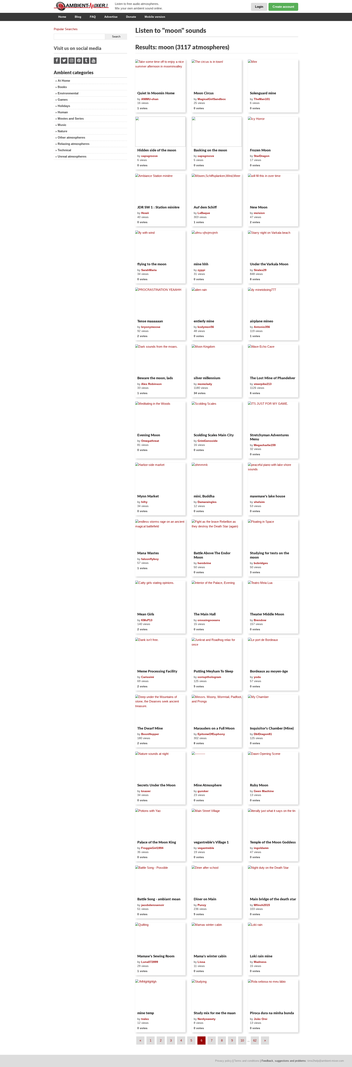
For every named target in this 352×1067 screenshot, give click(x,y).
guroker (203, 791)
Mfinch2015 (262, 905)
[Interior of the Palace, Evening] (217, 596)
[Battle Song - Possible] (160, 880)
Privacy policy (223, 1060)
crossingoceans (209, 620)
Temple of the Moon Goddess (273, 842)
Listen (145, 84)
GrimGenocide (208, 440)
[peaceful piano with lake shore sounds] (273, 478)
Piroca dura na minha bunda (272, 1013)
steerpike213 (263, 384)
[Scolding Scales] (217, 416)
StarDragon (262, 156)
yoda (257, 677)
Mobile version (155, 16)
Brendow (260, 620)
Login (259, 6)
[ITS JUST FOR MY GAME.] (273, 416)
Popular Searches (66, 29)
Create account (283, 6)
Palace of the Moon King (156, 842)
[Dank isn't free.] (160, 653)
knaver (146, 791)
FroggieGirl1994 (152, 848)
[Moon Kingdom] (217, 359)
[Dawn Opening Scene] (273, 767)
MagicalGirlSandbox (212, 99)
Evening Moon (148, 435)
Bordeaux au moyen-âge (269, 671)
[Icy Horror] (273, 132)
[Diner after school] (217, 880)
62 (254, 1040)
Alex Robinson (151, 384)
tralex (145, 1019)
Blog (78, 16)
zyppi (201, 270)
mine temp (145, 1013)
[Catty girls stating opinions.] (160, 596)
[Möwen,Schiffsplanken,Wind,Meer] (217, 189)
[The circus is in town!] (217, 75)
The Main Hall (205, 614)
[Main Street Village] (217, 824)
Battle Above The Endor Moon (212, 555)
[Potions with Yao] (160, 824)
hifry (144, 502)
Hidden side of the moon (156, 150)
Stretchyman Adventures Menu (269, 437)
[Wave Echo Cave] (273, 359)
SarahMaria (149, 270)
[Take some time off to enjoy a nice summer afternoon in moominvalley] (160, 75)
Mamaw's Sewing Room (155, 956)
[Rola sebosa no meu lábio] (273, 994)
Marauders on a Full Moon (214, 728)
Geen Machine (264, 791)
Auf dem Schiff (205, 207)
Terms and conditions (246, 1060)
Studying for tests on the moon (269, 555)
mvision (259, 213)
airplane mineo (261, 321)
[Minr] (273, 75)
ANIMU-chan (149, 99)
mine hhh (201, 264)
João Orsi (260, 1019)
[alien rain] (217, 303)
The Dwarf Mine (150, 728)
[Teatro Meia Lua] (273, 596)
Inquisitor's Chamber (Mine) (272, 728)
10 (242, 1040)
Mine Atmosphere (208, 785)
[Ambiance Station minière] (160, 189)
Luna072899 (149, 961)
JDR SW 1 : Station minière (158, 207)
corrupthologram (209, 677)
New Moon (258, 207)
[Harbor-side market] (160, 478)
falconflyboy (150, 559)
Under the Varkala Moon (269, 264)
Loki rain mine (261, 956)
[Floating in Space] (273, 534)
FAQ (93, 16)
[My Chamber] (273, 710)
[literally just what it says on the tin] (273, 824)
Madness (260, 961)
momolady (205, 384)
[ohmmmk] (217, 478)
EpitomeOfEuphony (211, 734)
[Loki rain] (273, 938)
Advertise (111, 16)
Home (62, 16)
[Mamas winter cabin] (217, 938)
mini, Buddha (204, 496)
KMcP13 (146, 620)
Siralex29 (260, 270)
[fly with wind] (160, 245)
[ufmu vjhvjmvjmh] (217, 245)
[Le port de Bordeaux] (273, 653)
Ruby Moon (259, 785)
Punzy (202, 905)
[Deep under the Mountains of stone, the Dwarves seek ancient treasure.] (160, 710)
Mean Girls (145, 614)
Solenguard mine (263, 93)
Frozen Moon (260, 150)
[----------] (217, 767)
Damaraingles (207, 502)
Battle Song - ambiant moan (158, 899)
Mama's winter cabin (210, 956)
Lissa (201, 961)
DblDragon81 (263, 734)
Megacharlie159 (265, 445)
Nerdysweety (207, 1019)
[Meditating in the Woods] (160, 416)
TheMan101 (262, 99)
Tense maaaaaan (150, 321)
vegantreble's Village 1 (211, 842)
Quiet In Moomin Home (156, 93)
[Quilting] (160, 938)
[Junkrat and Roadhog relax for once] (217, 653)
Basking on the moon (210, 150)
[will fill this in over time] (273, 189)
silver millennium (207, 378)
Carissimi (147, 677)
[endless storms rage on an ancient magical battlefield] (160, 534)
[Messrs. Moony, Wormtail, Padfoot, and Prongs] (217, 710)
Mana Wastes (148, 553)
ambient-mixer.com (84, 6)
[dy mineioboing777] (273, 303)
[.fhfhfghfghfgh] (160, 994)
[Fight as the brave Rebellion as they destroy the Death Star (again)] (217, 534)
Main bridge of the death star (273, 899)
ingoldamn (261, 848)
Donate (131, 16)
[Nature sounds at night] (160, 767)
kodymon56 (206, 326)
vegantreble (206, 848)
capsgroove (149, 156)
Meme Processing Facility (157, 671)
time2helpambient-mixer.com (325, 1060)
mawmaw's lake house (267, 496)
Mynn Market (148, 496)
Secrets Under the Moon (156, 785)
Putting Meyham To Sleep (213, 671)
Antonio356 (262, 326)
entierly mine (204, 321)
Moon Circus (204, 93)
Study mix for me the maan (215, 1013)
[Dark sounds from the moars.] (160, 359)
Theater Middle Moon (267, 614)
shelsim (259, 502)
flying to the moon (151, 264)
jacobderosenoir (152, 905)
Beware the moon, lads (155, 378)
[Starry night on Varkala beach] (273, 245)
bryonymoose (150, 326)
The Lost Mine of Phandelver (272, 378)
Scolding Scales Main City (214, 435)
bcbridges (261, 563)
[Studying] (217, 994)
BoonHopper (150, 734)
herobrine (204, 563)
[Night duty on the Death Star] (273, 880)
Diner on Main (205, 899)
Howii (145, 213)
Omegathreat (150, 440)
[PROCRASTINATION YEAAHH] (160, 303)
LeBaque (204, 213)
